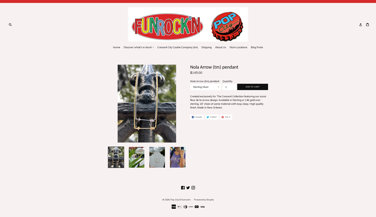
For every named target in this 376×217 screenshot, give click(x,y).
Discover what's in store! (139, 47)
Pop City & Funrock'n (181, 199)
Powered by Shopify (204, 199)
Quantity (228, 81)
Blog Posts (257, 47)
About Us (220, 47)
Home (116, 47)
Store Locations (238, 47)
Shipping (206, 47)
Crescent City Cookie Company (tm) (177, 47)
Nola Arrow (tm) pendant (204, 81)
